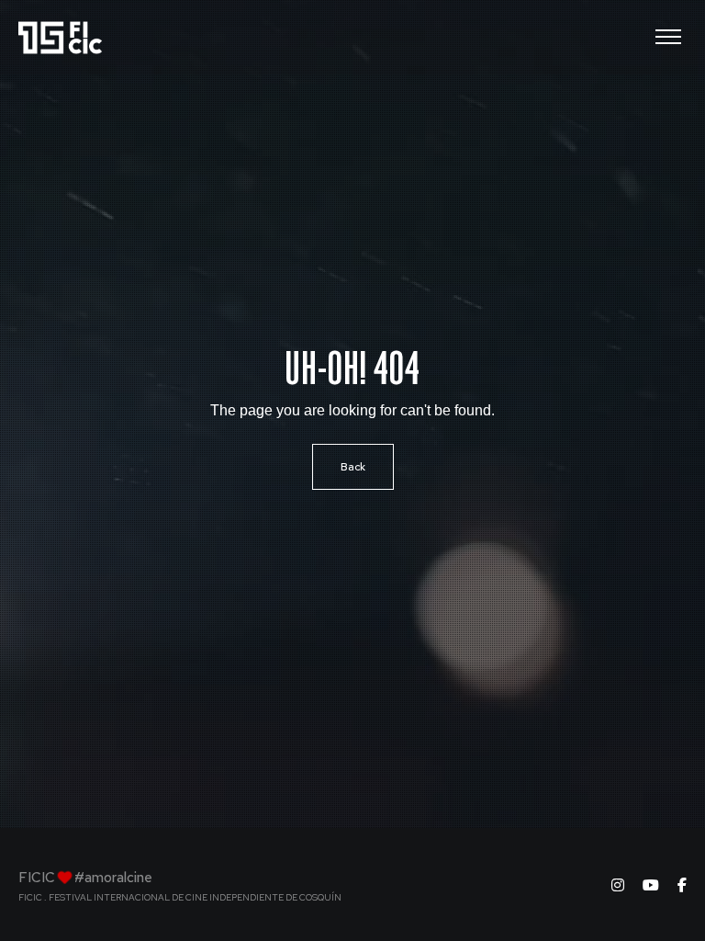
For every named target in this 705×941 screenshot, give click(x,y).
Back (353, 466)
